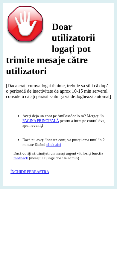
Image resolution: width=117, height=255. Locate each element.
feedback (20, 158)
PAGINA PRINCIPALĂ (40, 120)
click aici (53, 144)
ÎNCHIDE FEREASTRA (29, 172)
